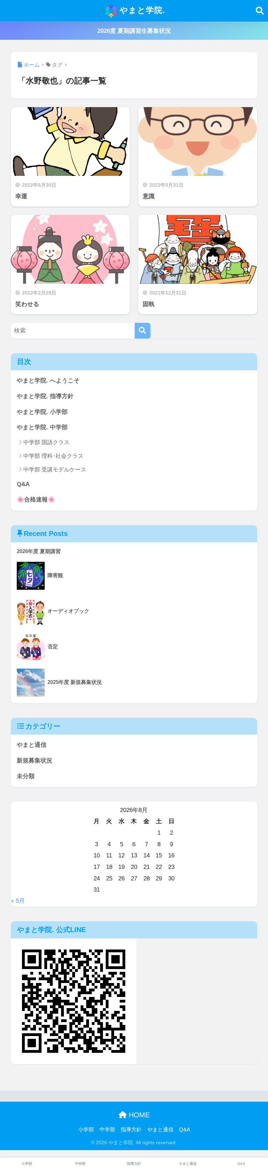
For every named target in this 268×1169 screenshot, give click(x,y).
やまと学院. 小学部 (42, 412)
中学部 (107, 1129)
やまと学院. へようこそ (48, 380)
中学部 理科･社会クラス (53, 456)
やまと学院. (141, 10)
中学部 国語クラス (46, 442)
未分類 (26, 776)
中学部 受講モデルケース (54, 469)
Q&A (23, 484)
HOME (138, 1115)
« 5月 (18, 901)
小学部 (86, 1129)
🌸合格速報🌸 (36, 499)
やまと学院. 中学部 (42, 427)
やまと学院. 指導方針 (45, 396)
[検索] (142, 330)
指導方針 (131, 1129)
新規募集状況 (34, 760)
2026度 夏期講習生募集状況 (134, 31)
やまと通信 (31, 745)
